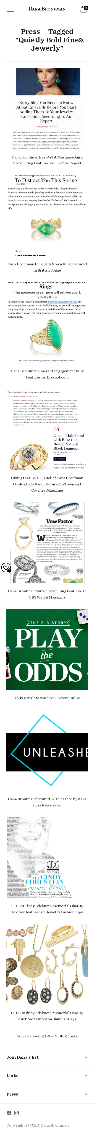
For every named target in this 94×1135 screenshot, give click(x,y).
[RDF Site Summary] (81, 40)
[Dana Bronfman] (47, 9)
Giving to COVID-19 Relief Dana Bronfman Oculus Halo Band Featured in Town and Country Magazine (47, 484)
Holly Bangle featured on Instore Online (47, 698)
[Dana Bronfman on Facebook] (9, 1113)
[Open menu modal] (10, 9)
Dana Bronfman (54, 1125)
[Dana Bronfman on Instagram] (16, 1113)
